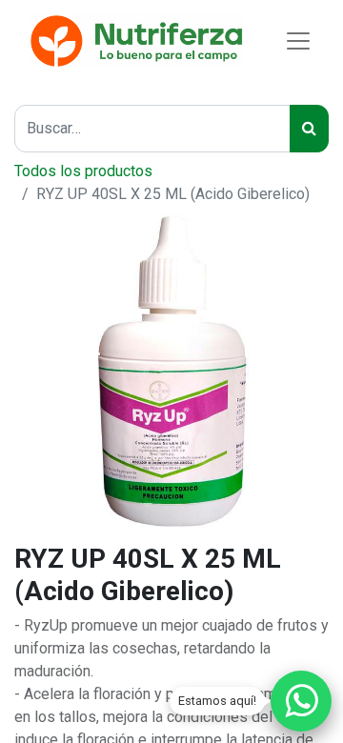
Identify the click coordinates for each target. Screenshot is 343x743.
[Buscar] (309, 128)
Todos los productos (83, 171)
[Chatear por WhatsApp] (301, 701)
